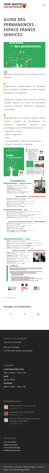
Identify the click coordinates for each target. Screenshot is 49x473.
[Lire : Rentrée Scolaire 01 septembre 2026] (6, 407)
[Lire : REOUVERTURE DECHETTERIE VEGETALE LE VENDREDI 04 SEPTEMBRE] (6, 420)
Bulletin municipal (11, 445)
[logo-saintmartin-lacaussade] (20, 5)
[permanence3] (24, 55)
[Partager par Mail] (38, 314)
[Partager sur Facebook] (11, 314)
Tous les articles (10, 442)
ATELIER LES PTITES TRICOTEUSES (22, 412)
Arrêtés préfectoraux (12, 450)
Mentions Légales (29, 467)
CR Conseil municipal (12, 447)
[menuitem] (44, 5)
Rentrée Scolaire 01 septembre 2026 (22, 406)
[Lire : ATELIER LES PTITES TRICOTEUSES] (6, 413)
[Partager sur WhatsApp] (24, 314)
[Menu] (44, 5)
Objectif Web (24, 470)
